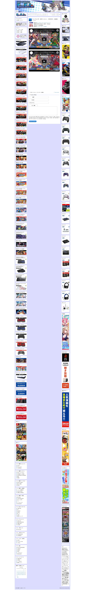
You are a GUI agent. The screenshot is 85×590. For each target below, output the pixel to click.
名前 (33, 97)
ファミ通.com (19, 561)
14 (22, 572)
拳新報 (18, 477)
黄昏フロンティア (20, 516)
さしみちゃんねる (20, 541)
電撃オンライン (19, 562)
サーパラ (67, 560)
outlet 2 (18, 540)
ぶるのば (18, 542)
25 (18, 574)
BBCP (66, 549)
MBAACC (64, 554)
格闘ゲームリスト (20, 20)
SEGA (18, 551)
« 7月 (17, 577)
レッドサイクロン (20, 502)
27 (21, 574)
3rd (62, 548)
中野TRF (64, 571)
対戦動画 (34, 20)
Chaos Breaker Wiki (20, 498)
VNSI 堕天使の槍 (20, 534)
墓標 (18, 476)
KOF (65, 551)
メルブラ (64, 569)
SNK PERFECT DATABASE (21, 475)
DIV (17, 509)
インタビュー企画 (20, 29)
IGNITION (65, 550)
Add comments (57, 92)
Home (17, 11)
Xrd (62, 555)
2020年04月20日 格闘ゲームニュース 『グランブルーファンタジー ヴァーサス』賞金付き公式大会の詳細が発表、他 (39, 14)
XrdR (64, 555)
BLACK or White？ (20, 482)
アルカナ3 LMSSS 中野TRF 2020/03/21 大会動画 (55, 14)
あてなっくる (19, 466)
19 (19, 573)
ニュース (65, 566)
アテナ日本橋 (66, 556)
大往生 (18, 514)
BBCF (31, 92)
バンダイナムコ (19, 552)
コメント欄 (33, 105)
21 (22, 573)
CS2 (63, 550)
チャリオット (34, 92)
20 (21, 573)
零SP (66, 580)
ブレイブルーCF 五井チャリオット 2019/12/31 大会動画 (45, 19)
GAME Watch (19, 558)
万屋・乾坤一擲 (19, 491)
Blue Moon (19, 497)
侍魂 (66, 572)
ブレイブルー (39, 92)
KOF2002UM (64, 553)
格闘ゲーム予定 (19, 30)
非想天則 (66, 581)
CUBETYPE (19, 508)
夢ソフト (18, 513)
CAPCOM (18, 548)
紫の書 (18, 485)
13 (21, 572)
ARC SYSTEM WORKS (21, 547)
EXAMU (18, 550)
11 (18, 572)
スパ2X (63, 561)
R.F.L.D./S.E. (19, 529)
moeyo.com (19, 520)
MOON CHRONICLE (20, 522)
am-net (18, 465)
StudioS (18, 512)
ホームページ (32, 102)
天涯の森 (18, 524)
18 (18, 573)
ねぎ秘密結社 (19, 535)
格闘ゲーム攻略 (19, 32)
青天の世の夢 (19, 503)
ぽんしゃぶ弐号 (19, 499)
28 (22, 574)
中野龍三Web (19, 523)
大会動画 (42, 92)
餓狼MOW (64, 582)
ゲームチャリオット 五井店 (42, 26)
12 (19, 572)
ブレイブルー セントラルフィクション (44, 22)
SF (67, 554)
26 (19, 574)
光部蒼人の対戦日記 (20, 492)
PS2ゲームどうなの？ (20, 472)
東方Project (64, 576)
